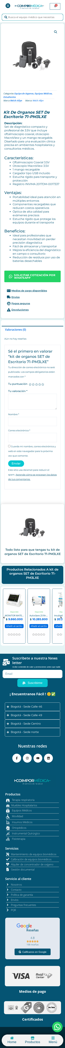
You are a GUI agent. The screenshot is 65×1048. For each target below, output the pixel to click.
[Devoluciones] (32, 310)
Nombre (13, 414)
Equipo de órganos (24, 93)
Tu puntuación (17, 384)
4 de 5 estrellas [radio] (39, 384)
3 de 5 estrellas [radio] (36, 384)
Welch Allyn (16, 100)
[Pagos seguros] (32, 303)
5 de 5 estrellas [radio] (42, 384)
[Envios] (32, 297)
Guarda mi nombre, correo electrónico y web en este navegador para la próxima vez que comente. (32, 451)
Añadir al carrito (14, 619)
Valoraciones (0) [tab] (15, 330)
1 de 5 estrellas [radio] (30, 384)
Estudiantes (9, 97)
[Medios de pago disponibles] (32, 290)
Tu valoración (17, 391)
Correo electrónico (19, 430)
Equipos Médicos (43, 93)
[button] (56, 32)
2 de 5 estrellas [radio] (33, 384)
